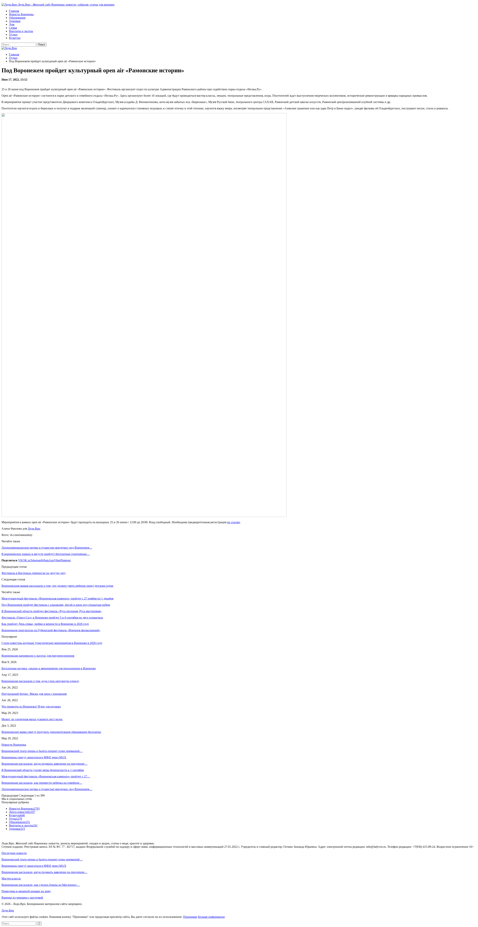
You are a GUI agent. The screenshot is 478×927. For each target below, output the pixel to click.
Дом (11, 24)
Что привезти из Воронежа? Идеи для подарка (31, 706)
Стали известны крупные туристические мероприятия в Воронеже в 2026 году (51, 643)
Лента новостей (22, 812)
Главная (14, 11)
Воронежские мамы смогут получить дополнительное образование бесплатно (51, 732)
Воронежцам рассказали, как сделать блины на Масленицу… (40, 884)
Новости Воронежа (21, 14)
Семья (13, 27)
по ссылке (233, 522)
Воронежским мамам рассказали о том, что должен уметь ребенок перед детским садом (57, 585)
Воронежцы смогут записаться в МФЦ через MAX (33, 757)
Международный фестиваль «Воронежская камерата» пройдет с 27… (45, 776)
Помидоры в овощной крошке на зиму (26, 891)
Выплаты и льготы (21, 31)
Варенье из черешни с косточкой (22, 897)
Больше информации (211, 916)
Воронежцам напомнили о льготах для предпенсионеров (37, 655)
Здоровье (15, 21)
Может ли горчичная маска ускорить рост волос (32, 719)
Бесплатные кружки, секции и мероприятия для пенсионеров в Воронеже (48, 668)
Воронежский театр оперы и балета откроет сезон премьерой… (42, 751)
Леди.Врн (34, 528)
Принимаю (190, 916)
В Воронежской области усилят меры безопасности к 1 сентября (42, 770)
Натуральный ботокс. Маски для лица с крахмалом (34, 693)
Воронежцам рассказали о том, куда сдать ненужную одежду (40, 681)
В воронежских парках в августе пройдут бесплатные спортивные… (45, 554)
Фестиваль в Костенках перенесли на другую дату (33, 573)
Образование (17, 17)
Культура (14, 37)
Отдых (13, 34)
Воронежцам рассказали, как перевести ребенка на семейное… (41, 782)
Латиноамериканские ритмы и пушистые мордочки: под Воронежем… (46, 547)
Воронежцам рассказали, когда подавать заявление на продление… (44, 763)
